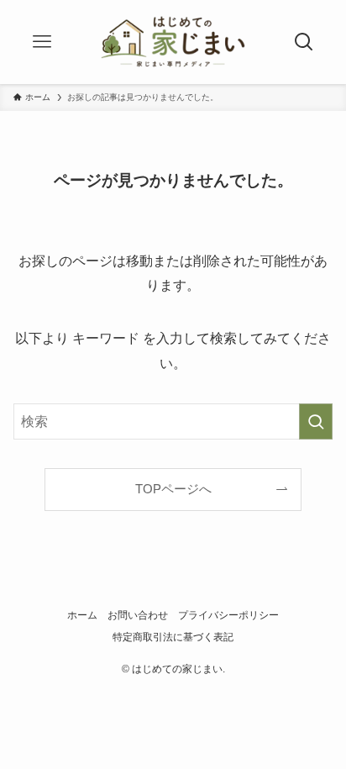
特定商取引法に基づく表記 (173, 637)
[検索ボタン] (304, 42)
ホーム (82, 615)
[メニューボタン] (42, 42)
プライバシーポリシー (228, 615)
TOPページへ (173, 489)
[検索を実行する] (316, 421)
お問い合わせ (137, 615)
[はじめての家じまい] (173, 42)
